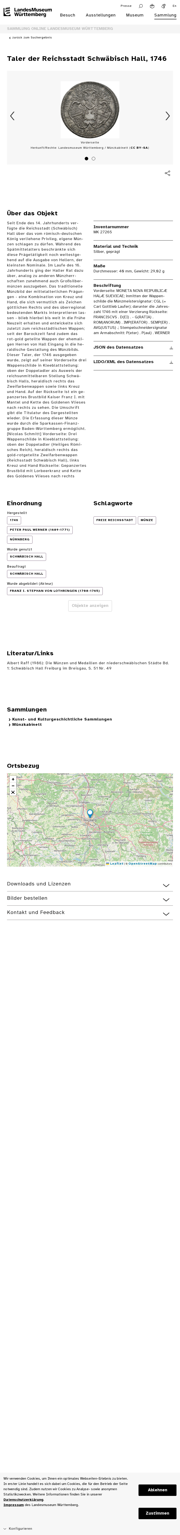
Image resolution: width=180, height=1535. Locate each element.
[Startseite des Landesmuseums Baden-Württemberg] (28, 18)
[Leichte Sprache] (152, 6)
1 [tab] (87, 159)
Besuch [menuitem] (67, 15)
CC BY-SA (139, 148)
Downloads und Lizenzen (39, 884)
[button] (90, 814)
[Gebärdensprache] (163, 6)
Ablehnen (157, 1490)
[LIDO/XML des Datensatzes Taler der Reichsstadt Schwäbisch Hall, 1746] (171, 362)
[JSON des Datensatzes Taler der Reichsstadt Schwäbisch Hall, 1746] (171, 347)
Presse (126, 6)
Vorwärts (167, 116)
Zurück (12, 116)
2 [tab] (94, 159)
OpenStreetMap (142, 863)
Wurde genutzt (19, 549)
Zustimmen (157, 1513)
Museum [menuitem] (135, 15)
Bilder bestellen (27, 898)
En (174, 6)
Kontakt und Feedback (36, 912)
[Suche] (141, 6)
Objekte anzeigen (90, 606)
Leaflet (116, 863)
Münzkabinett (27, 725)
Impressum (14, 1505)
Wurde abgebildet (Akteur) (30, 584)
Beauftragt (16, 566)
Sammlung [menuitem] (165, 15)
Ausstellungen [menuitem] (101, 15)
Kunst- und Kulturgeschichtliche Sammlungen (62, 719)
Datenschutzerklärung (23, 1500)
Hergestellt (17, 513)
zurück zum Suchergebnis (32, 37)
